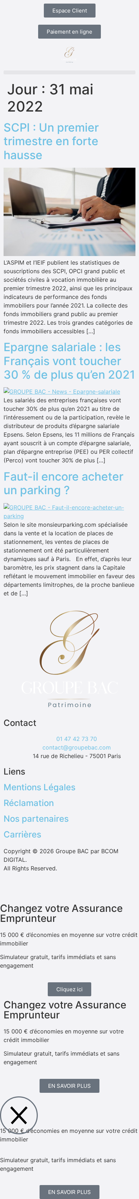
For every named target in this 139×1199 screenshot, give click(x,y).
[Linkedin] (52, 889)
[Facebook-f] (32, 889)
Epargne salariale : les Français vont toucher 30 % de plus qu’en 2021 (69, 361)
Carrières (22, 834)
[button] (69, 72)
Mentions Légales (40, 787)
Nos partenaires (36, 819)
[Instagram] (12, 889)
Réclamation (29, 803)
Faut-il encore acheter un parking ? (63, 483)
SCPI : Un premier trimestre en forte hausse (51, 141)
